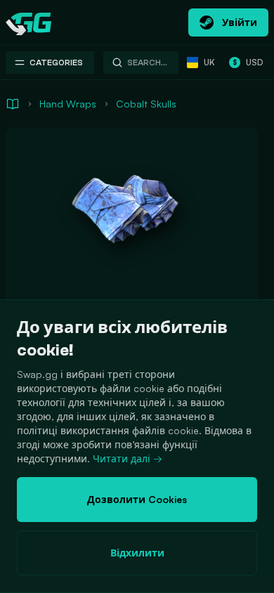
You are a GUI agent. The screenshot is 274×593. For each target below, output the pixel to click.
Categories (56, 62)
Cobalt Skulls (146, 104)
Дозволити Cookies (137, 499)
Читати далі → (127, 458)
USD (248, 62)
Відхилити (137, 553)
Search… (147, 62)
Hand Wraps (67, 104)
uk (209, 62)
